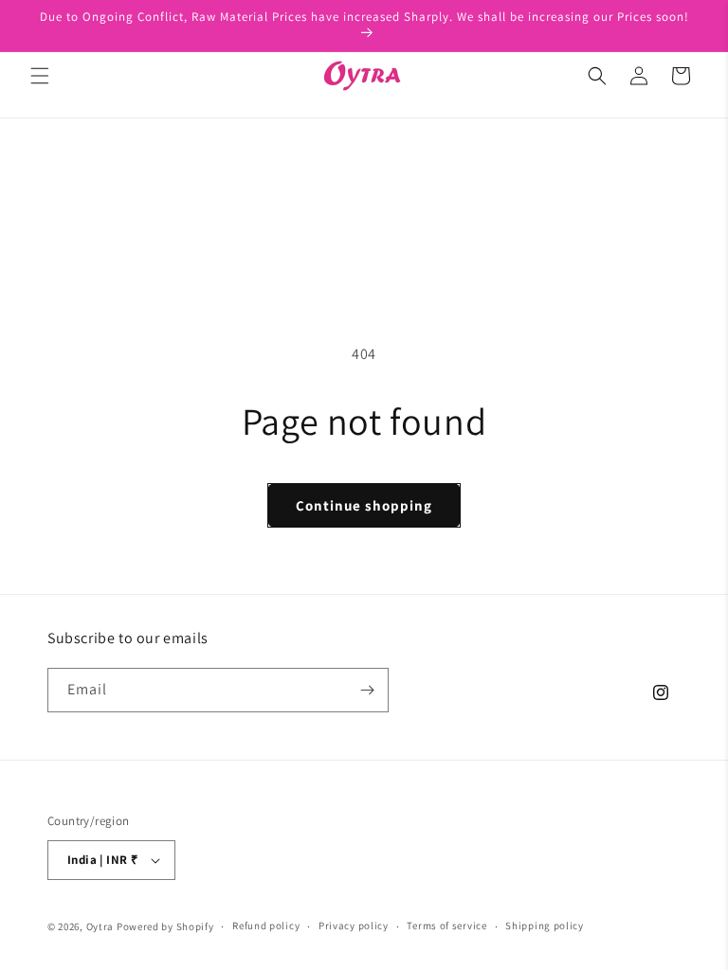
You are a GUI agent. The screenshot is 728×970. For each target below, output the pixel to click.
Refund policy (266, 925)
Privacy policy (353, 925)
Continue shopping (364, 505)
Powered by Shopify (165, 926)
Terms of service (446, 925)
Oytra (100, 926)
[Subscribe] (367, 690)
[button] (40, 76)
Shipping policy (544, 925)
